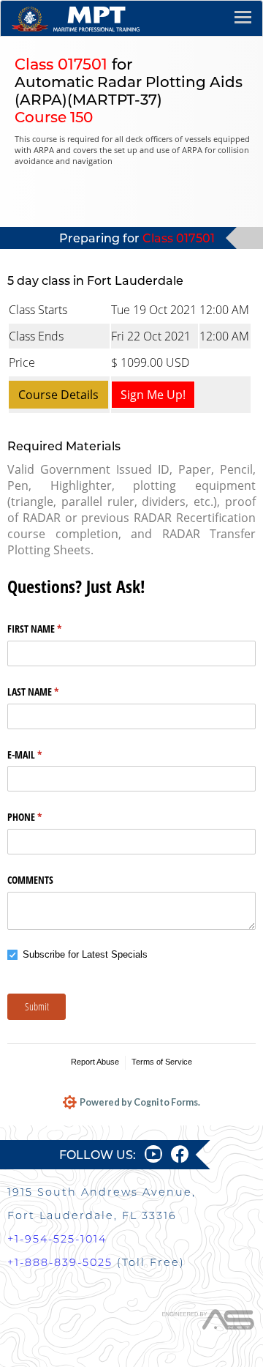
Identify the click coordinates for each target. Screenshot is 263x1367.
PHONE (41, 817)
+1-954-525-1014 (57, 1238)
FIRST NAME (51, 629)
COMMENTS (30, 880)
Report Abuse (95, 1061)
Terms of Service (162, 1061)
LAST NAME (50, 692)
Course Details (58, 395)
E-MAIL (41, 754)
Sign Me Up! (153, 395)
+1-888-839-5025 (60, 1262)
